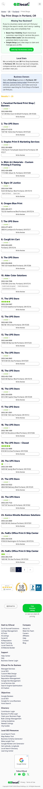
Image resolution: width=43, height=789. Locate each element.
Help (24, 638)
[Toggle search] (3, 4)
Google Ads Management (10, 681)
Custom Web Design (9, 673)
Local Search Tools (8, 734)
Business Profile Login (9, 714)
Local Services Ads (8, 683)
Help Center (5, 656)
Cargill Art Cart (12, 239)
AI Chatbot (5, 688)
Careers (26, 633)
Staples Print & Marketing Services (22, 141)
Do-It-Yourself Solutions (10, 628)
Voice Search (6, 703)
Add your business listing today (15, 82)
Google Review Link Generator (12, 744)
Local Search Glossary (9, 748)
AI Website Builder (8, 648)
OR (9, 11)
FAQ (2, 658)
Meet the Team (28, 631)
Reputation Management (10, 678)
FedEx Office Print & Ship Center (21, 533)
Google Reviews (7, 696)
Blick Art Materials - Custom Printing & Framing (17, 163)
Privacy (22, 782)
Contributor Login (8, 711)
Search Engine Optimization (11, 686)
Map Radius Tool (7, 736)
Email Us (12, 606)
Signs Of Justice (12, 182)
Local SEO (5, 671)
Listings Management (9, 631)
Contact (26, 640)
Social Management (8, 676)
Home (3, 11)
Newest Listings (7, 723)
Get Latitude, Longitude (10, 746)
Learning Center (7, 751)
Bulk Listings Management (11, 719)
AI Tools (4, 633)
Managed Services (8, 669)
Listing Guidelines (8, 721)
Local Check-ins (7, 645)
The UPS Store (11, 123)
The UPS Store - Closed (17, 442)
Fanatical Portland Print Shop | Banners (18, 104)
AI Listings (5, 636)
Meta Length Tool (7, 741)
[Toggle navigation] (40, 4)
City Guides (5, 726)
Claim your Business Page (11, 716)
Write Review (20, 117)
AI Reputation (6, 640)
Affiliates (26, 636)
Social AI (4, 638)
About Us (26, 628)
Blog (24, 643)
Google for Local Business (11, 701)
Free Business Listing (32, 608)
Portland (15, 11)
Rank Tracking (6, 643)
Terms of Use (30, 782)
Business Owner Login (9, 661)
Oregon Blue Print (13, 203)
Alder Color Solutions (16, 275)
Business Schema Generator (12, 739)
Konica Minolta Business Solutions (22, 515)
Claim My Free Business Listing (21, 49)
